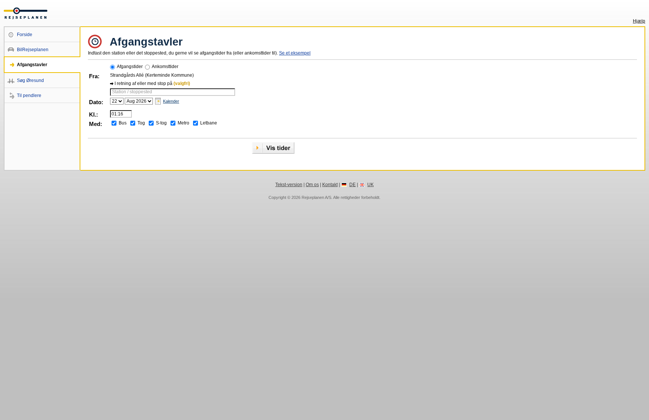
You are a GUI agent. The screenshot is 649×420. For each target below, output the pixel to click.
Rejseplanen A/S (316, 197)
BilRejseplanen (32, 49)
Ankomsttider (165, 66)
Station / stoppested (132, 91)
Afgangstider (130, 66)
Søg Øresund (30, 80)
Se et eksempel (295, 53)
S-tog (161, 123)
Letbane (208, 123)
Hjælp (639, 21)
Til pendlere (29, 95)
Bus (123, 123)
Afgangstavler (32, 64)
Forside (24, 34)
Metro (183, 123)
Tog (141, 123)
